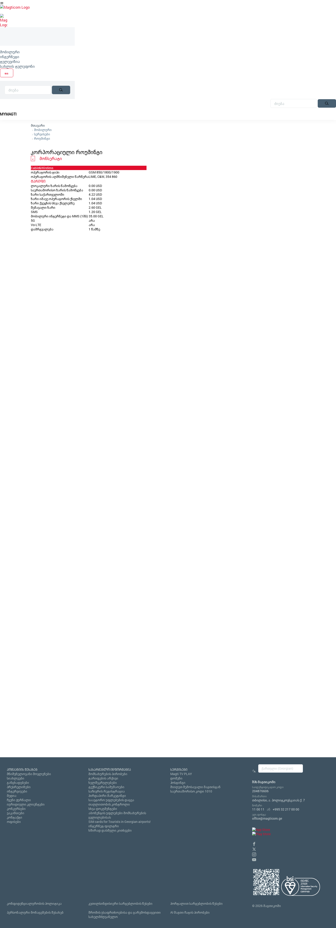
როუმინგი (42, 138)
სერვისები (42, 134)
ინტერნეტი (9, 56)
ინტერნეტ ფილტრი (103, 826)
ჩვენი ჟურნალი (19, 800)
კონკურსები (16, 808)
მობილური (10, 51)
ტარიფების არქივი (103, 778)
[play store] (261, 834)
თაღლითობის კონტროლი (109, 804)
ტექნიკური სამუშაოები (106, 787)
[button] (254, 843)
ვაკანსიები (15, 813)
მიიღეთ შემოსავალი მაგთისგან (195, 787)
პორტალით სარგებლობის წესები (196, 903)
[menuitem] (37, 51)
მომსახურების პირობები (107, 774)
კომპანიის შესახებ (22, 769)
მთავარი (38, 125)
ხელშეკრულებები (102, 782)
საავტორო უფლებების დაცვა (111, 800)
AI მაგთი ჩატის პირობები (190, 912)
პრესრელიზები (19, 787)
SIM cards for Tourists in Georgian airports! (119, 821)
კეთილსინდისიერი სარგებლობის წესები (120, 903)
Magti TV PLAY (181, 774)
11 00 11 (258, 809)
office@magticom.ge (267, 818)
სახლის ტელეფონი (17, 66)
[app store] (261, 829)
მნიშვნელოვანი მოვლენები (29, 774)
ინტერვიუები (17, 791)
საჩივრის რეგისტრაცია (106, 791)
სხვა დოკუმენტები (102, 808)
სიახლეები (15, 778)
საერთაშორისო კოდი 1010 (191, 791)
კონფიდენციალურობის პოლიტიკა (34, 903)
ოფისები (14, 821)
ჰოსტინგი (177, 782)
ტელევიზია (10, 61)
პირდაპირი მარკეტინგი (107, 795)
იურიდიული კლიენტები (26, 804)
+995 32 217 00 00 (286, 809)
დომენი (176, 778)
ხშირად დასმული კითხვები (110, 830)
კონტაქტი (14, 817)
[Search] (61, 90)
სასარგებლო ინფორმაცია (109, 769)
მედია (11, 795)
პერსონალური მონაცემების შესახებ (35, 912)
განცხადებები (18, 782)
